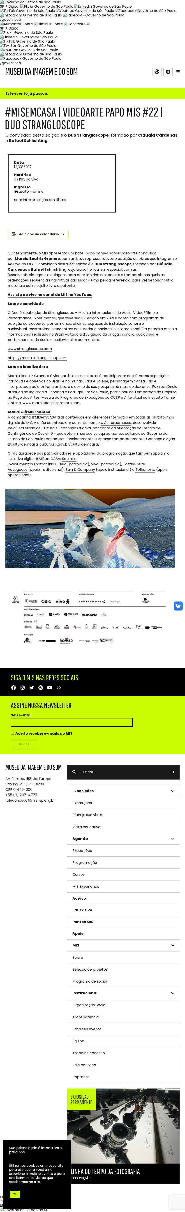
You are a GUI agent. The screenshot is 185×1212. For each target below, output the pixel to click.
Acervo (79, 898)
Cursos (78, 874)
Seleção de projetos (90, 969)
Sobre (77, 957)
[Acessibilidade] (168, 72)
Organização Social (89, 1005)
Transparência (85, 1017)
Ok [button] (15, 1194)
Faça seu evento (87, 1029)
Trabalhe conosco (88, 1053)
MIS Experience (85, 886)
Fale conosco (84, 1065)
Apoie (77, 933)
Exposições (82, 803)
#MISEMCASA (37, 411)
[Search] (172, 772)
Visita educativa (86, 827)
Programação (84, 862)
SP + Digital (9, 6)
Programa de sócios (90, 981)
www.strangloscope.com (30, 348)
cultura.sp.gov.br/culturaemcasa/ (69, 444)
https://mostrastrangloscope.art (37, 357)
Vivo (94, 464)
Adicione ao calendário (39, 234)
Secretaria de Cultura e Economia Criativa (53, 428)
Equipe (78, 1041)
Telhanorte (145, 469)
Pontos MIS (82, 922)
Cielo (62, 464)
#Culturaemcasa (116, 422)
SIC (3, 1205)
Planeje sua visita (87, 815)
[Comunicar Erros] (88, 24)
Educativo (82, 910)
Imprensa (81, 1077)
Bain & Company (80, 469)
